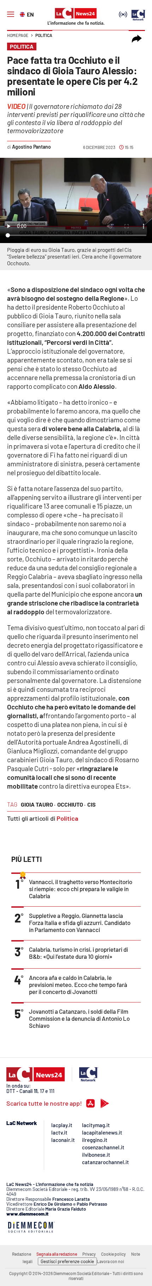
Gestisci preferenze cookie (67, 1261)
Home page (17, 35)
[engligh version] (23, 13)
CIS (91, 804)
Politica (43, 35)
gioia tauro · (38, 804)
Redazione (21, 1253)
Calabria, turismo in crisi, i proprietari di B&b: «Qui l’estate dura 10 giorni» (78, 953)
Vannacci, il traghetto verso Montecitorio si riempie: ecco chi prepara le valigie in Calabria (80, 888)
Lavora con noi (110, 1261)
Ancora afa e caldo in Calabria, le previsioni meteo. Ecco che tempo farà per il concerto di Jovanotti (78, 984)
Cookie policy (113, 1253)
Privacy (89, 1253)
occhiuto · (71, 804)
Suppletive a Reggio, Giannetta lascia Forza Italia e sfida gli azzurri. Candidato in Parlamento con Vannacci (79, 922)
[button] (137, 38)
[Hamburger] (10, 14)
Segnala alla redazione (56, 1253)
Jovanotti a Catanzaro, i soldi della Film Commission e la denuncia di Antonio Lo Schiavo (79, 1018)
